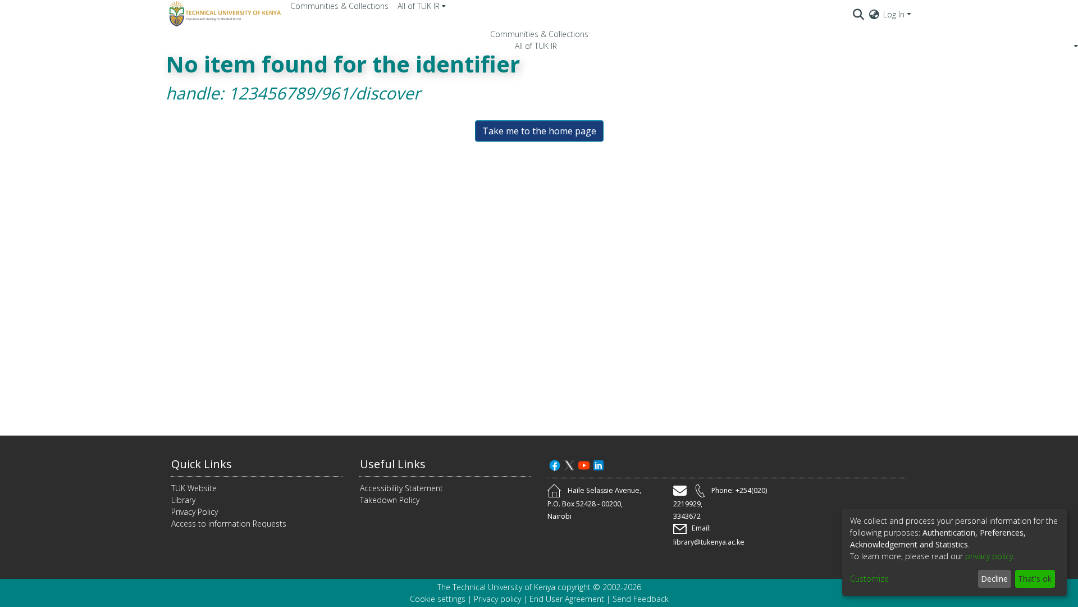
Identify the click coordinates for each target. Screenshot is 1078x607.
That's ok (1035, 578)
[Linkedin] (598, 464)
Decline (994, 578)
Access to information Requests (228, 523)
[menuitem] (422, 6)
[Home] (223, 14)
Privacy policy (497, 599)
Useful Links (393, 464)
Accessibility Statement (401, 488)
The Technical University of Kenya (496, 587)
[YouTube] (584, 464)
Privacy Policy (194, 511)
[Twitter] (569, 464)
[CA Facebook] (554, 464)
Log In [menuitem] (894, 14)
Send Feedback (641, 599)
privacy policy (989, 556)
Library (183, 500)
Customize (869, 578)
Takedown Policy (389, 500)
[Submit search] (859, 14)
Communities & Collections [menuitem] (339, 6)
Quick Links (201, 464)
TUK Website (194, 488)
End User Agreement (566, 599)
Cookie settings (437, 599)
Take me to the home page (539, 131)
